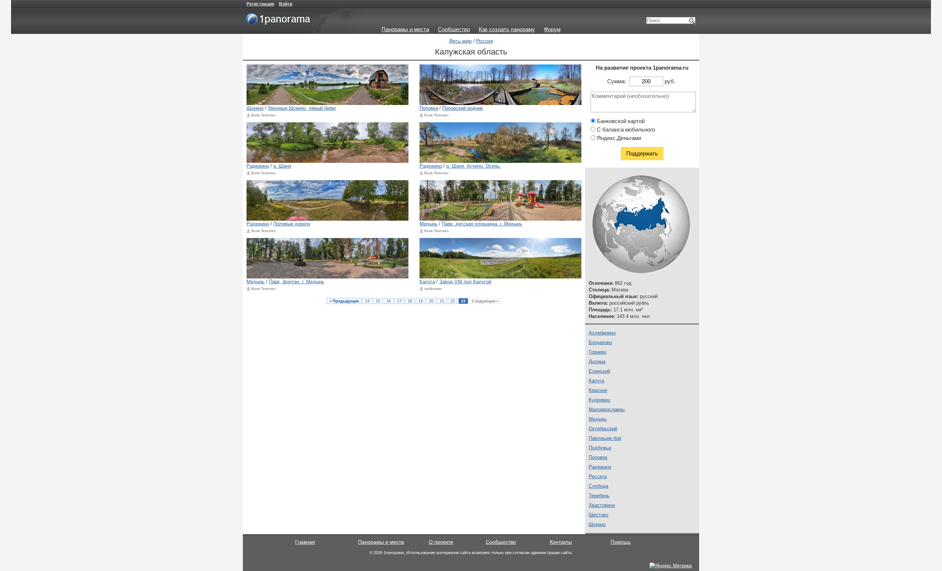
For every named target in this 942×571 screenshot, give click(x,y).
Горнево (597, 352)
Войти (285, 4)
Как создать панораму (507, 29)
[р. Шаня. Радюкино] (327, 142)
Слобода (598, 486)
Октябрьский (603, 428)
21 (442, 301)
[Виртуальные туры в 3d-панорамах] (278, 22)
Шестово (598, 515)
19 (420, 301)
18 (410, 301)
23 (463, 301)
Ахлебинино (602, 333)
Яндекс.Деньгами (618, 138)
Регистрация (260, 4)
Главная (305, 542)
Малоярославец (606, 409)
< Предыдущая (344, 301)
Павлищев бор (605, 438)
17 (399, 301)
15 (378, 301)
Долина (597, 361)
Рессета (598, 476)
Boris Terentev (263, 115)
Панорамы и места (405, 29)
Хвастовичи (602, 505)
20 (431, 301)
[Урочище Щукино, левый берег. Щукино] (327, 84)
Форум (552, 29)
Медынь (428, 224)
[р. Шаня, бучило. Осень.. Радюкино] (500, 142)
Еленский (599, 371)
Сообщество (454, 29)
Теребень (599, 495)
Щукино (255, 108)
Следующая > (485, 301)
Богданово (600, 342)
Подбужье (600, 448)
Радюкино (258, 166)
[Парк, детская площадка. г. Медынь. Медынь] (500, 200)
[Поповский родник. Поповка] (500, 84)
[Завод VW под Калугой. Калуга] (500, 258)
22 (452, 301)
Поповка (428, 108)
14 (367, 301)
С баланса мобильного (625, 129)
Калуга (427, 281)
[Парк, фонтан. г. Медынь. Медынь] (327, 258)
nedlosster (433, 289)
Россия (484, 41)
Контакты (561, 542)
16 (388, 301)
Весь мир (460, 41)
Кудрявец (599, 400)
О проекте (441, 542)
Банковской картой (620, 121)
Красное (598, 390)
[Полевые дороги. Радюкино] (327, 200)
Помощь (620, 542)
